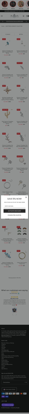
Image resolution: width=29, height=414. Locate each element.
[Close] (26, 197)
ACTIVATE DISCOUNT (14, 211)
